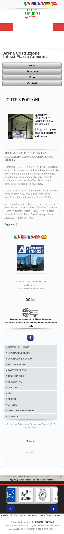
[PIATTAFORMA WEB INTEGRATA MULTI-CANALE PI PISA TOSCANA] (42, 495)
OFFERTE (12, 405)
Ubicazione (32, 71)
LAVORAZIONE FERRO (19, 353)
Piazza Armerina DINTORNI (21, 410)
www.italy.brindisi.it (22, 476)
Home (32, 65)
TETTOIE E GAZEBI (17, 364)
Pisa (13, 515)
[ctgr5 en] (33, 4)
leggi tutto (10, 224)
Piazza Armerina (30, 515)
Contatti (32, 83)
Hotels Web (44, 515)
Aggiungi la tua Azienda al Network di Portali (31, 479)
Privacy (30, 441)
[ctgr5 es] (54, 4)
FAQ (10, 393)
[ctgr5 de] (47, 4)
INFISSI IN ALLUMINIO (18, 347)
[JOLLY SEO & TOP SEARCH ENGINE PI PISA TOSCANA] (25, 495)
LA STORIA (13, 387)
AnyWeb (5, 515)
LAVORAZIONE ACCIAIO (20, 359)
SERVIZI (12, 399)
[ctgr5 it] (27, 4)
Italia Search (57, 515)
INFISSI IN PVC (15, 382)
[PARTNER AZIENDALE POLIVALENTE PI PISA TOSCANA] (8, 495)
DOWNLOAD (14, 416)
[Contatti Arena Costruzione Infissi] (30, 299)
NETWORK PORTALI (44, 522)
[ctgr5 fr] (40, 4)
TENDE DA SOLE (16, 376)
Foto (32, 77)
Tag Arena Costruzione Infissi (15, 459)
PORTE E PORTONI (17, 370)
